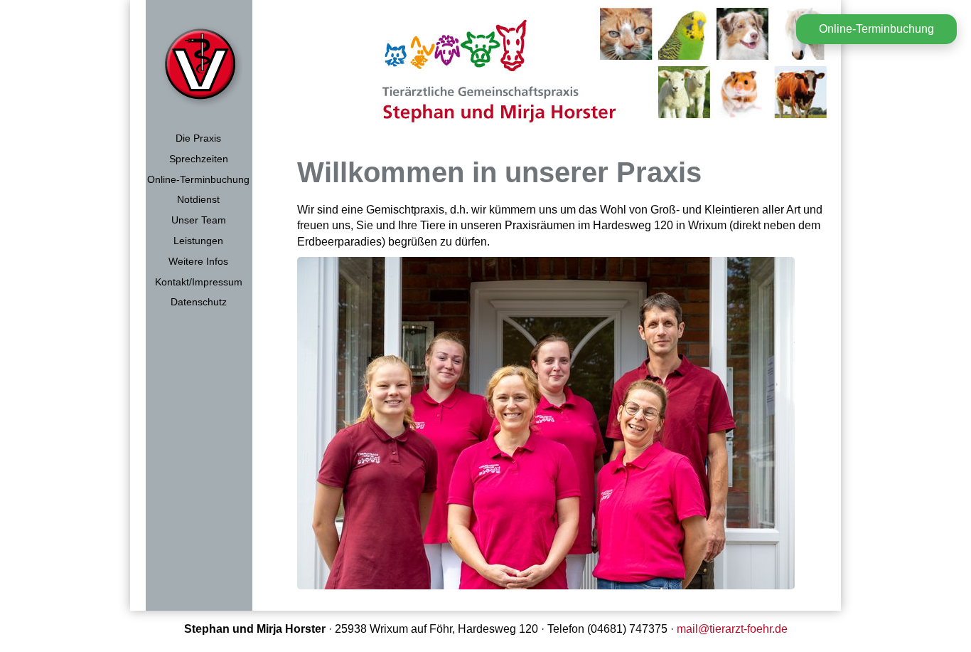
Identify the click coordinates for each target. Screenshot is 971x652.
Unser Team (198, 220)
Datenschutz (199, 301)
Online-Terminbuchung (198, 179)
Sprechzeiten (198, 158)
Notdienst (198, 199)
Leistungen (198, 240)
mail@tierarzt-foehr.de (732, 629)
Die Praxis (198, 138)
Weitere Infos (198, 261)
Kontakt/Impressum (198, 282)
